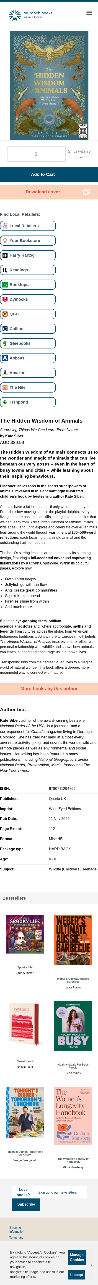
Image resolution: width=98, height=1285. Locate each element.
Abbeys (17, 358)
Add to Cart (43, 174)
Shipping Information (16, 1229)
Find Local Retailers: (20, 214)
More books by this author (49, 688)
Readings (19, 269)
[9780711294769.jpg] (49, 85)
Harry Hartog (22, 255)
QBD (14, 313)
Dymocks (19, 299)
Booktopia (20, 284)
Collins (16, 328)
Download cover (43, 191)
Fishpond (19, 402)
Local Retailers (24, 225)
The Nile (18, 387)
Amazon (18, 372)
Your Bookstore (25, 240)
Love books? (23, 1192)
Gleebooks (20, 343)
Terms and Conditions (16, 1239)
